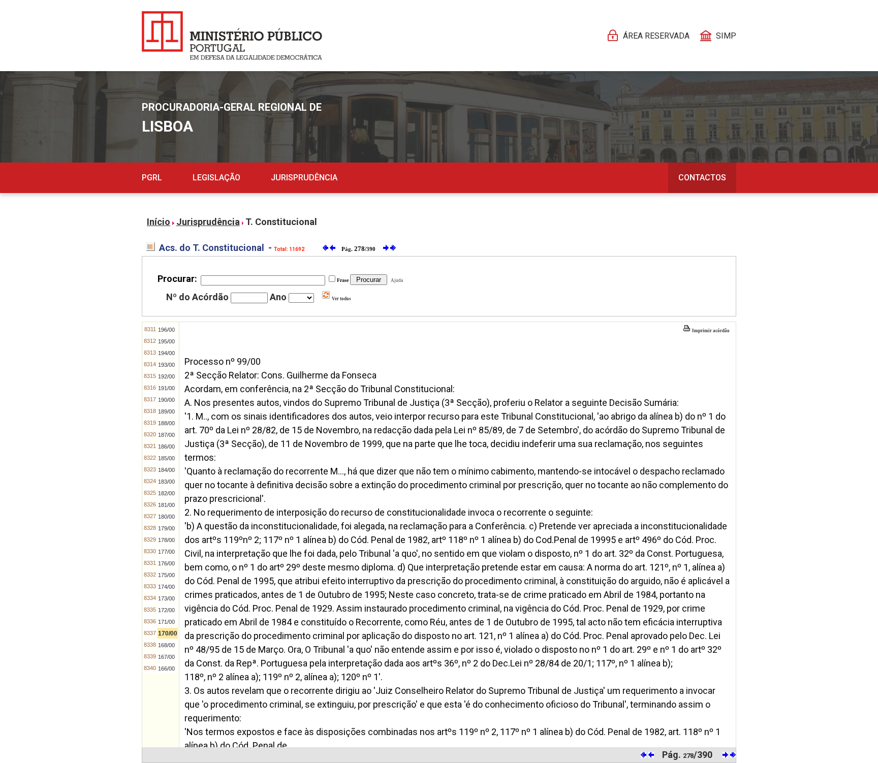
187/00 (166, 435)
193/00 (166, 365)
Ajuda (396, 280)
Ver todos (341, 298)
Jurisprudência (304, 177)
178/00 (166, 540)
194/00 (166, 353)
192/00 (166, 376)
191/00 (166, 388)
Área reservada (656, 36)
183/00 (166, 482)
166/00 (166, 668)
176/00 (166, 563)
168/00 (166, 645)
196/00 (166, 330)
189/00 (166, 411)
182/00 (166, 493)
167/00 (166, 657)
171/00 (166, 622)
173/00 (166, 598)
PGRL (152, 177)
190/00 (166, 400)
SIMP (726, 36)
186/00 (166, 446)
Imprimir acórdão (710, 330)
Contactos (702, 177)
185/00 (166, 458)
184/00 (166, 470)
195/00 (166, 341)
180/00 (166, 517)
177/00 (166, 552)
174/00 (166, 587)
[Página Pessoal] (232, 35)
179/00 (166, 528)
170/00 (167, 633)
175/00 (166, 575)
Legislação (216, 177)
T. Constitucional (281, 221)
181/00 (166, 505)
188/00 (166, 423)
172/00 (166, 610)
